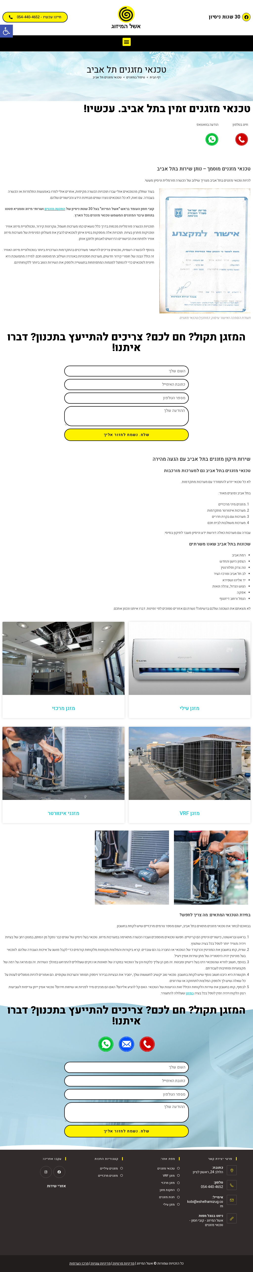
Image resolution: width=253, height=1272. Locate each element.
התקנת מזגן (167, 1190)
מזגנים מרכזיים (108, 1175)
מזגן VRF (190, 813)
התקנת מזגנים (54, 208)
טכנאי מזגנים (166, 1168)
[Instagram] (46, 1172)
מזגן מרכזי (63, 708)
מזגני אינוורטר (63, 813)
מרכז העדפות (79, 1263)
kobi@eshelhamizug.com (205, 1204)
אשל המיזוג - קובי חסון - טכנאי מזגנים (206, 1223)
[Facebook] (246, 17)
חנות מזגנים (167, 1197)
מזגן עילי (189, 708)
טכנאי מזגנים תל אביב (107, 77)
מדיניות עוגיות (100, 1263)
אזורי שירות (56, 1186)
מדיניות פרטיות (123, 1263)
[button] (6, 31)
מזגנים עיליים (109, 1168)
